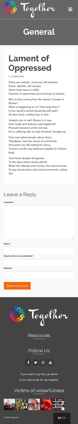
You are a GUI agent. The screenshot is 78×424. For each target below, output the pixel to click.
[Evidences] (34, 404)
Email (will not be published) (19, 256)
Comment (9, 202)
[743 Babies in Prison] (59, 404)
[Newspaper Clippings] (47, 404)
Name (7, 244)
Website (8, 268)
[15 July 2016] (10, 404)
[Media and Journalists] (22, 404)
